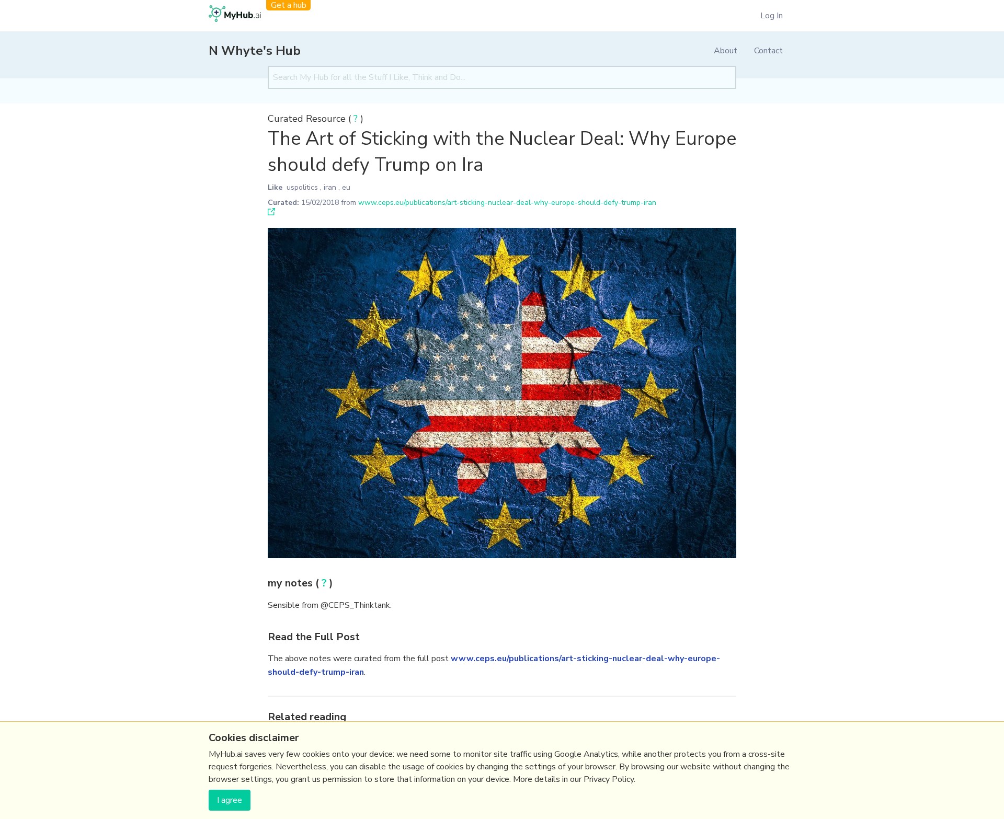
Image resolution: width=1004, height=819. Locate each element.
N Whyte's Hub (255, 50)
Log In (771, 15)
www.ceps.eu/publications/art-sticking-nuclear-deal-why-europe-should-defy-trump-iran (507, 202)
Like (275, 187)
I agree (229, 800)
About (725, 50)
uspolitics (302, 187)
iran (330, 187)
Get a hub (288, 5)
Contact (768, 50)
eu (346, 187)
